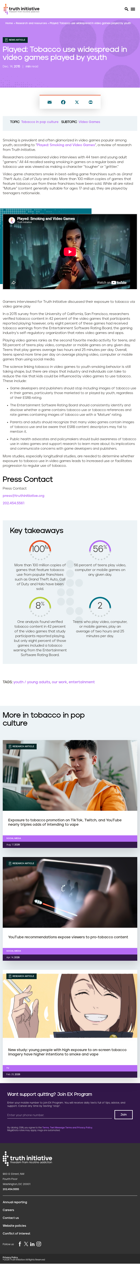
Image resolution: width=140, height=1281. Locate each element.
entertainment (82, 682)
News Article (16, 40)
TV (7, 1068)
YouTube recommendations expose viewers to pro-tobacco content (68, 937)
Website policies (14, 1225)
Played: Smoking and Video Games (66, 145)
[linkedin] (32, 1244)
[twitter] (26, 1244)
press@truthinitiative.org (23, 496)
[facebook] (20, 1244)
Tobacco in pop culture (40, 122)
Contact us (11, 1218)
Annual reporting (15, 1202)
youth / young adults (31, 682)
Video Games (89, 122)
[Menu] (132, 9)
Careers (8, 1210)
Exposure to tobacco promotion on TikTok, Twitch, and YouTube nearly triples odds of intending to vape (65, 822)
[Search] (126, 9)
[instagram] (38, 1244)
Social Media (13, 838)
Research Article (23, 746)
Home (9, 23)
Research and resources (32, 23)
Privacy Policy (10, 1257)
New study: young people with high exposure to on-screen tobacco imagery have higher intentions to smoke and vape (67, 1052)
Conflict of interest (16, 1233)
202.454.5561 (13, 503)
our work (59, 682)
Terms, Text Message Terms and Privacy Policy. (67, 1128)
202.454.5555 (11, 1189)
